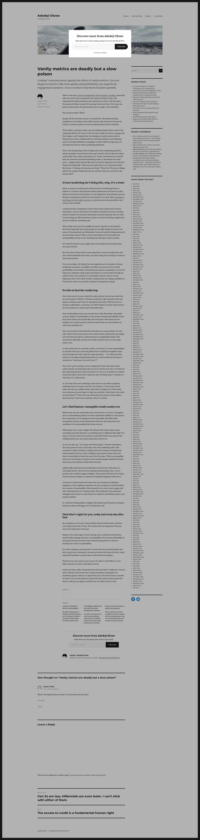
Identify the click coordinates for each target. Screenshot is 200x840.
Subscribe (121, 47)
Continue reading (100, 53)
